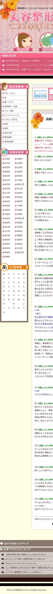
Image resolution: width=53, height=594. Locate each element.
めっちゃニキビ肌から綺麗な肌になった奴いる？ (26, 559)
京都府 (19, 210)
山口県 (7, 231)
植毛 (6, 128)
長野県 (19, 197)
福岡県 (19, 240)
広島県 (19, 227)
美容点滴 (8, 133)
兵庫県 (19, 214)
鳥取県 (7, 223)
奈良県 (7, 218)
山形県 (19, 167)
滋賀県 (7, 210)
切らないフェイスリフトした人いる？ (21, 563)
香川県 (7, 235)
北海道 (7, 159)
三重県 (19, 206)
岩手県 (7, 163)
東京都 (7, 184)
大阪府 (7, 214)
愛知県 (7, 206)
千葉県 (19, 180)
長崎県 (19, 244)
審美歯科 (8, 137)
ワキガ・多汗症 (11, 120)
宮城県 (19, 163)
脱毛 (6, 124)
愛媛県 (19, 235)
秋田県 (7, 167)
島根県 (19, 223)
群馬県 (19, 176)
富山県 (19, 189)
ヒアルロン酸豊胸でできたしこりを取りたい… (25, 572)
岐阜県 (7, 201)
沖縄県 (7, 257)
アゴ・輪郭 (9, 111)
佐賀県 (7, 244)
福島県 (7, 172)
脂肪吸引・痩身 (11, 106)
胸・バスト (9, 102)
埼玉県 (7, 180)
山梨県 (7, 197)
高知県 (7, 240)
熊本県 (7, 248)
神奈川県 (20, 184)
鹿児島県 (20, 252)
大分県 (19, 248)
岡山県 (7, 227)
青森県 (19, 159)
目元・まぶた (10, 93)
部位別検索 (23, 41)
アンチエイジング (12, 115)
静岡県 (19, 201)
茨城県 (19, 172)
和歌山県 (20, 218)
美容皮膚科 (9, 141)
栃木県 (7, 176)
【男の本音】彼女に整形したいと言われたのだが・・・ (29, 554)
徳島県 (19, 231)
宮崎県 (7, 252)
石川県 (7, 193)
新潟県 (7, 189)
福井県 (19, 193)
